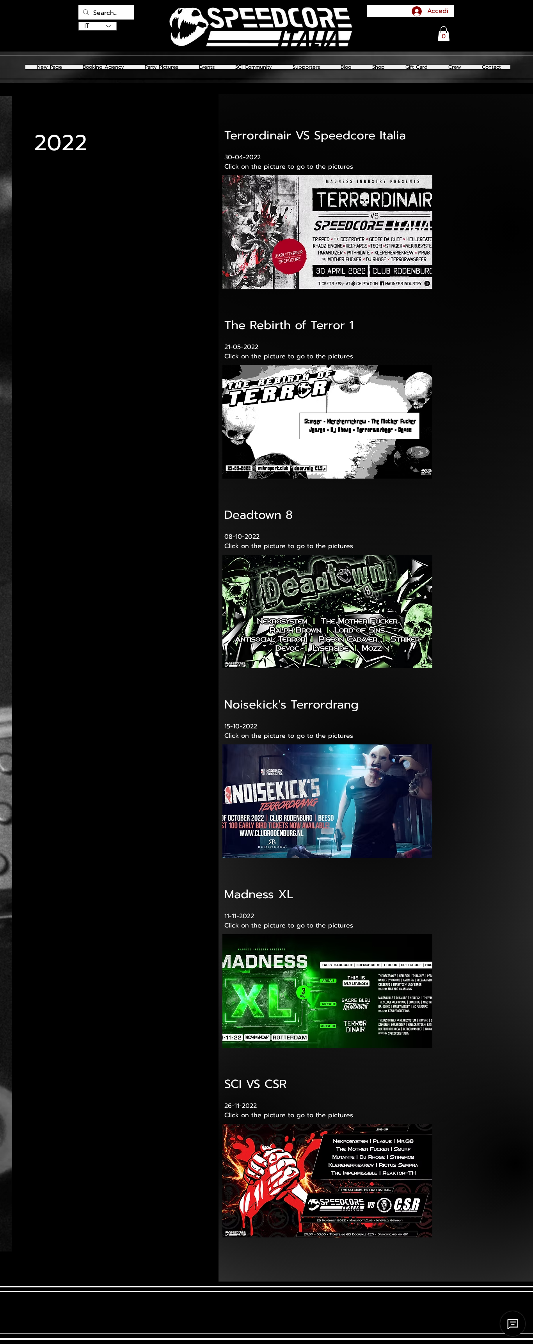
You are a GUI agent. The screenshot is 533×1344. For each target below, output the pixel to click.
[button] (161, 67)
